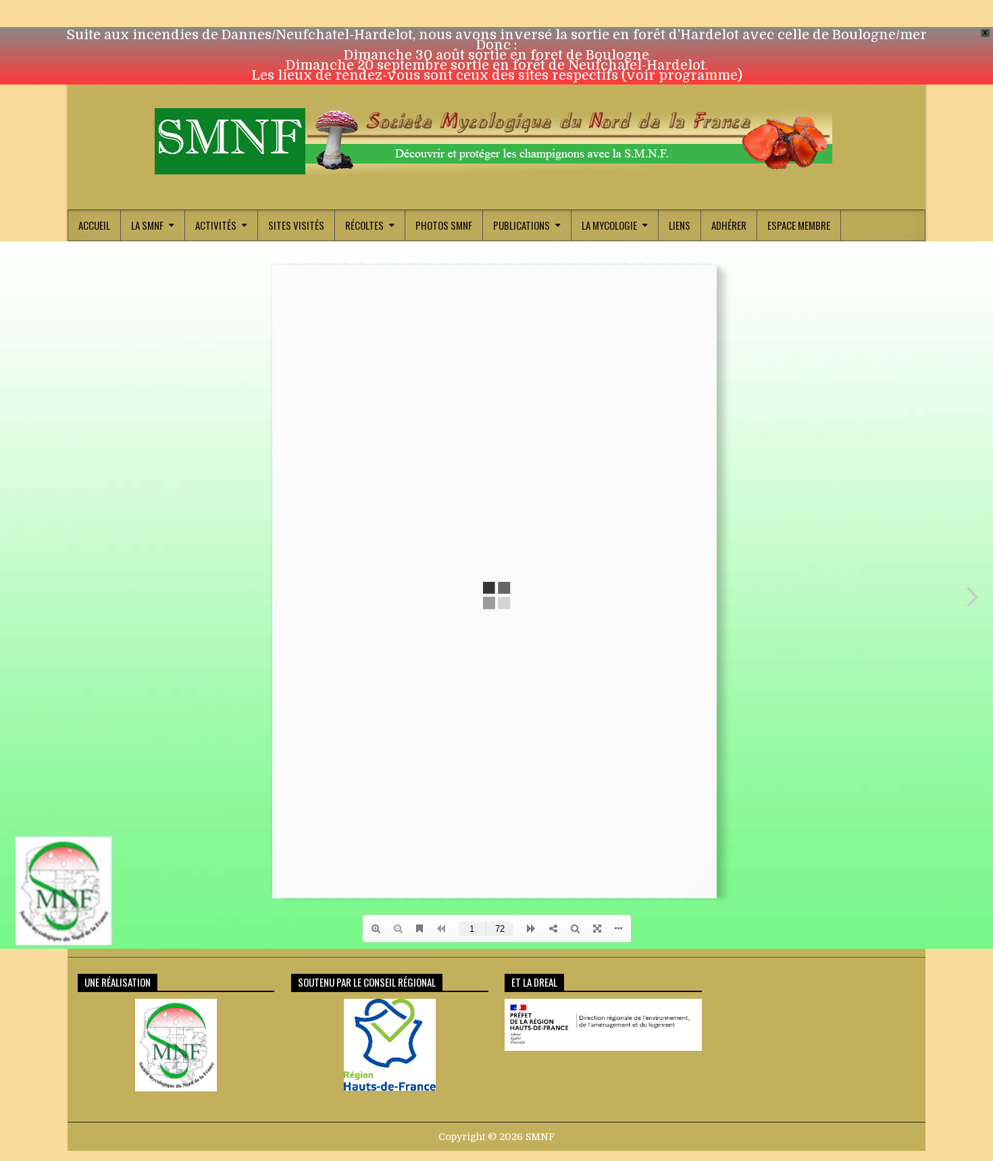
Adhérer (728, 225)
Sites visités (296, 225)
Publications (521, 225)
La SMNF (147, 225)
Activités (215, 225)
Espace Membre (798, 225)
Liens (679, 225)
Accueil (94, 225)
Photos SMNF (443, 225)
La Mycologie (609, 225)
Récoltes (364, 225)
